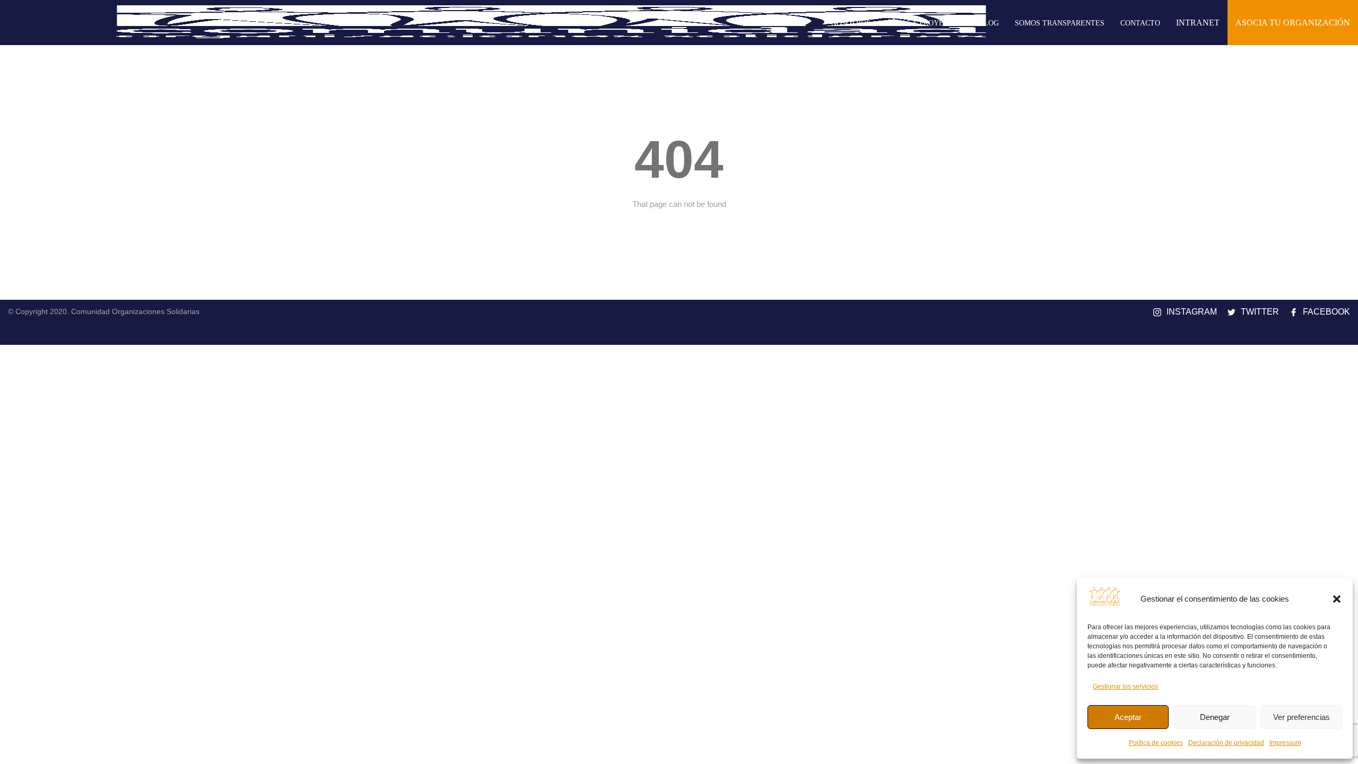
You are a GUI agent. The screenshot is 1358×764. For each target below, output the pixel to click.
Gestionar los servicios (1125, 686)
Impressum (1285, 742)
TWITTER (1260, 311)
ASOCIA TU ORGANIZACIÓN (1292, 23)
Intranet (1198, 23)
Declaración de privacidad (1226, 742)
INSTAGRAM (1192, 311)
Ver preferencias (1301, 717)
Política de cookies (1156, 742)
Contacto (1140, 23)
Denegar (1215, 717)
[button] (1336, 599)
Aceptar (1128, 717)
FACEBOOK (1326, 311)
